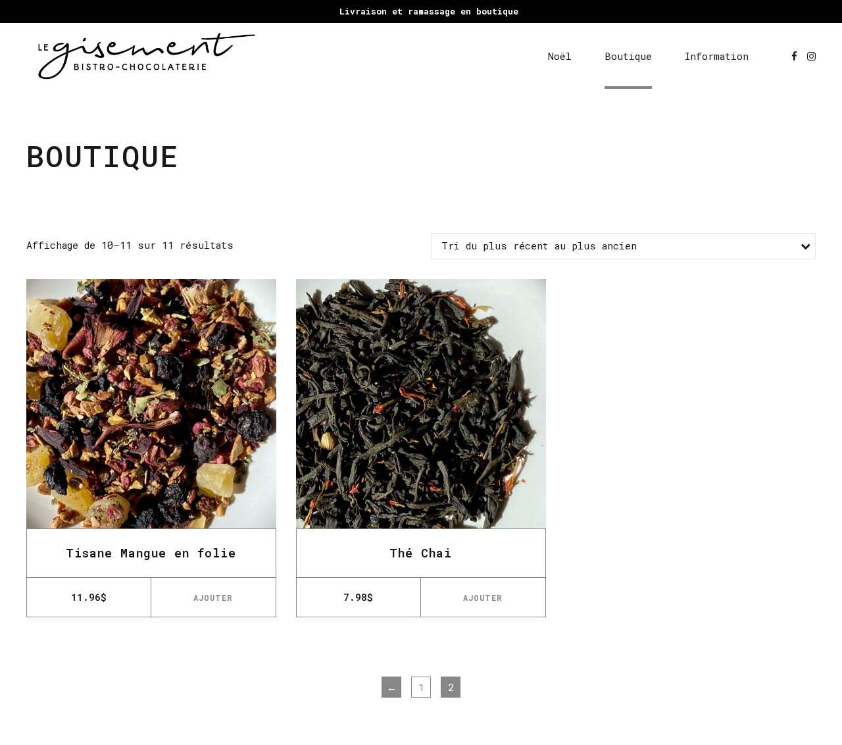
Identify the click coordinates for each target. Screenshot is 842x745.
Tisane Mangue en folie (151, 553)
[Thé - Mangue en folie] (151, 404)
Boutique (628, 56)
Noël (560, 56)
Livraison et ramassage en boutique (428, 11)
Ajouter (213, 597)
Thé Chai (420, 553)
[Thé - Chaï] (421, 404)
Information (717, 56)
